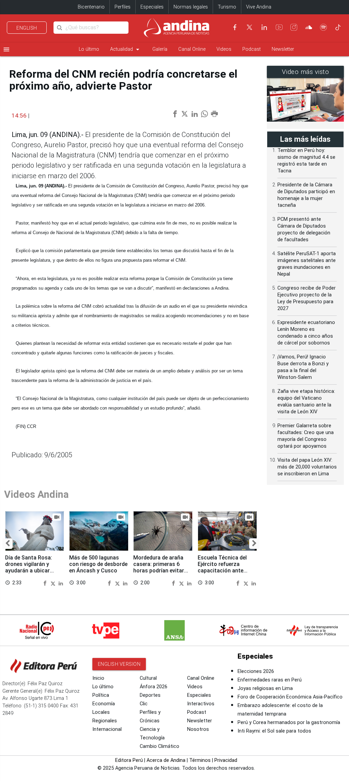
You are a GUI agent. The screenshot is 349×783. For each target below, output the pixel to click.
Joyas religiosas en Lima (265, 688)
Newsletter (283, 49)
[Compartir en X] (54, 583)
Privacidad (225, 760)
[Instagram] (294, 27)
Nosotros (198, 729)
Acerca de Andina (166, 760)
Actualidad (125, 49)
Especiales (152, 7)
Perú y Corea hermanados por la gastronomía (289, 722)
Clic (144, 704)
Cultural (148, 678)
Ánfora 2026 (153, 687)
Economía (103, 704)
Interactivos (200, 704)
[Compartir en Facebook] (46, 583)
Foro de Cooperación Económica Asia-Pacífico (290, 697)
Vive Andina (258, 7)
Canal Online (192, 49)
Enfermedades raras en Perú (270, 680)
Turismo (227, 7)
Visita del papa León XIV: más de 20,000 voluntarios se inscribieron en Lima (307, 467)
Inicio (98, 678)
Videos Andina (36, 494)
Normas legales (190, 7)
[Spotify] (323, 27)
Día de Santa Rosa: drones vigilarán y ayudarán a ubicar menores (28, 567)
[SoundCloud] (309, 27)
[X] (249, 27)
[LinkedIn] (264, 27)
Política (100, 695)
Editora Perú (129, 760)
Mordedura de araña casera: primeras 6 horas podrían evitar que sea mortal (158, 567)
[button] (7, 543)
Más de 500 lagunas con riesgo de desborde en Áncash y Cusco (98, 564)
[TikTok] (338, 27)
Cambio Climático (159, 746)
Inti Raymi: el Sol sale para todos (274, 731)
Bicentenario (91, 7)
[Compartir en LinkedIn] (61, 583)
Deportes (150, 695)
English (26, 28)
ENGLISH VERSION (119, 664)
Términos (200, 760)
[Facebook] (235, 27)
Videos (223, 49)
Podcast (251, 49)
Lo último (89, 49)
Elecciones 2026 (256, 671)
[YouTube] (279, 27)
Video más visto (305, 72)
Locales (101, 712)
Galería (159, 49)
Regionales (104, 721)
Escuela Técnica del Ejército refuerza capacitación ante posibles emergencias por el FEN (225, 570)
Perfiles (123, 7)
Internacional (107, 729)
